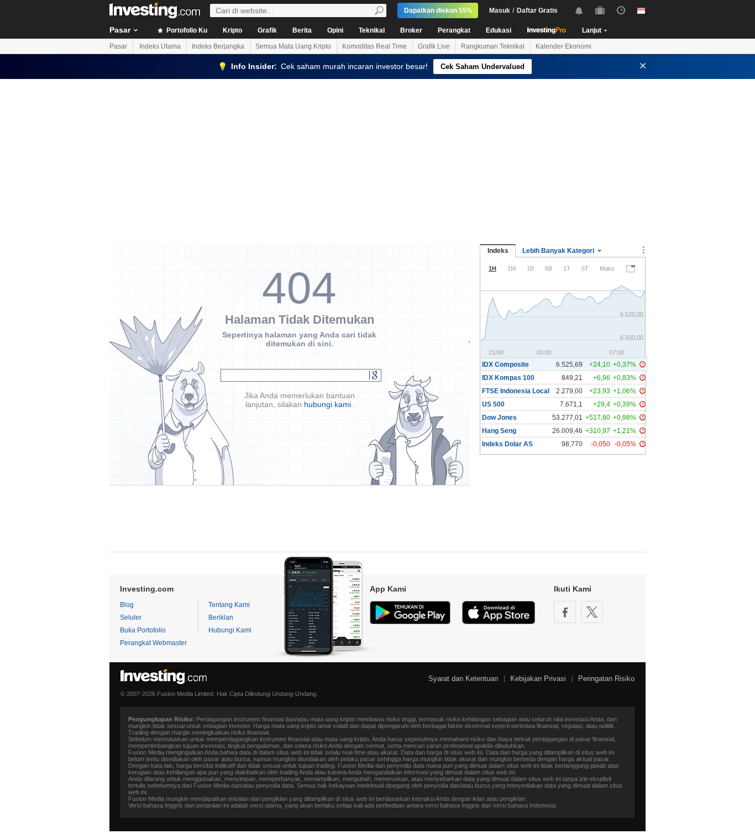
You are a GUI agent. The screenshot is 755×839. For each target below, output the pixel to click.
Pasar (119, 29)
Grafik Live (434, 46)
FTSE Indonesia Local (515, 391)
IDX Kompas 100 (508, 378)
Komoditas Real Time (374, 46)
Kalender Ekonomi (563, 46)
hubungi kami (327, 404)
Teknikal (372, 30)
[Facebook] (565, 612)
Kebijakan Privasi (538, 678)
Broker (411, 30)
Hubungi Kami (229, 630)
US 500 (493, 404)
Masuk (499, 10)
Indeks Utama (160, 46)
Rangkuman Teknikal (493, 46)
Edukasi (498, 30)
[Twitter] (592, 612)
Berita (302, 30)
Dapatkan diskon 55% (438, 10)
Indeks (497, 251)
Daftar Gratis (537, 10)
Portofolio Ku (186, 30)
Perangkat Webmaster (153, 643)
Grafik (267, 30)
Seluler (130, 617)
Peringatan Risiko (606, 678)
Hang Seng (499, 431)
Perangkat (454, 30)
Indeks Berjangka (218, 46)
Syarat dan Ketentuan (463, 678)
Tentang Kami (229, 605)
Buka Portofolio (143, 630)
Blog (127, 605)
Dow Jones (499, 417)
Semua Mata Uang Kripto (293, 46)
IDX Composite (505, 364)
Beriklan (220, 617)
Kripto (232, 30)
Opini (335, 30)
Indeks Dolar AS (507, 444)
